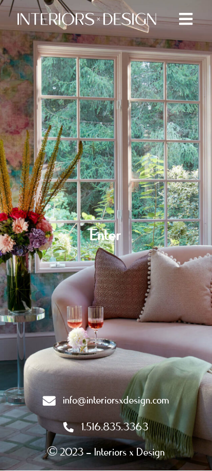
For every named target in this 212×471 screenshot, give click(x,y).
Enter (106, 235)
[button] (186, 18)
